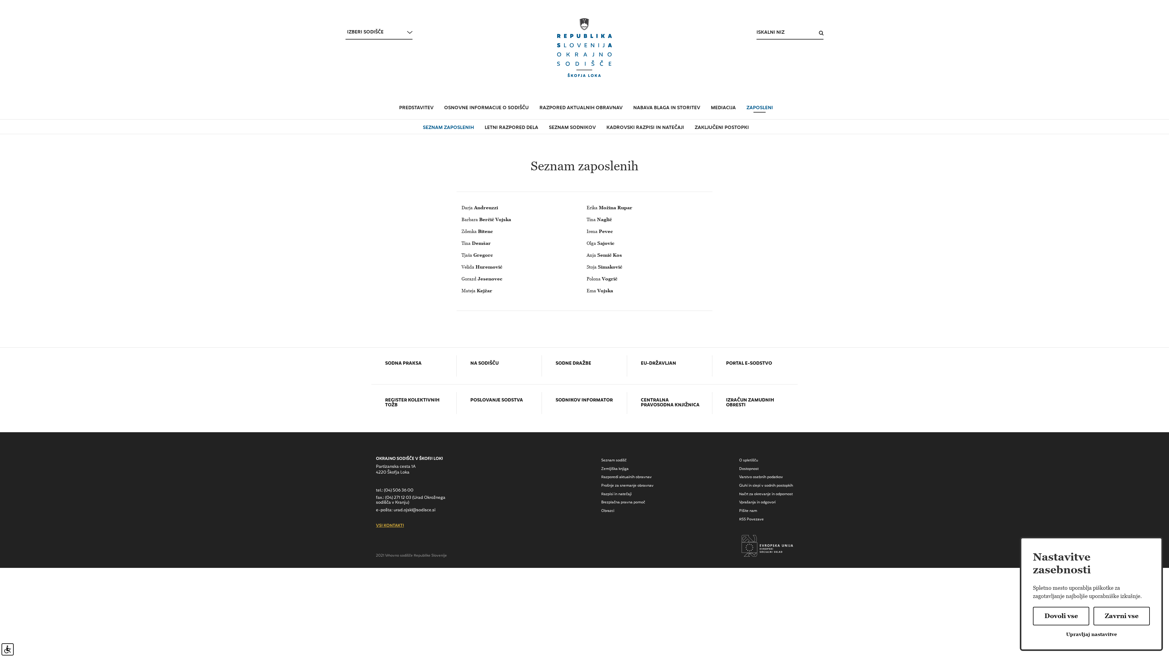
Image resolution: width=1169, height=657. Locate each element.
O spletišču (748, 460)
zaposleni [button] (759, 108)
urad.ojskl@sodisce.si (414, 510)
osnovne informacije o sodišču (486, 108)
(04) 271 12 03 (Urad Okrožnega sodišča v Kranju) (410, 500)
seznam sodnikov (572, 127)
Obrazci (607, 511)
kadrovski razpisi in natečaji (645, 127)
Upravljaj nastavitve (1091, 634)
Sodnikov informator (584, 400)
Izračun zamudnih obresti (750, 403)
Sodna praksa (403, 363)
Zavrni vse (1122, 616)
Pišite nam (748, 511)
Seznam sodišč (614, 460)
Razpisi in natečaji (616, 494)
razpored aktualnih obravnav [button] (581, 108)
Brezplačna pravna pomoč (623, 502)
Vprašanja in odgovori (757, 502)
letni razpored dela (511, 127)
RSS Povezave (751, 519)
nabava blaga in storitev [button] (666, 108)
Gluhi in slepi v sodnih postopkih (766, 485)
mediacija (723, 108)
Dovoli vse (1061, 616)
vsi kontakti (390, 525)
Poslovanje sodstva (496, 400)
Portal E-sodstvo (749, 363)
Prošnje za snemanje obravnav (627, 485)
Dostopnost (749, 469)
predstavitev (416, 108)
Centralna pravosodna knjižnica (670, 403)
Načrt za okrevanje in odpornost (766, 494)
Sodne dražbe (573, 363)
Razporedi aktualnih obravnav (626, 477)
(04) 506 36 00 (398, 490)
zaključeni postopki (722, 127)
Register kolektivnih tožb (412, 403)
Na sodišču (484, 363)
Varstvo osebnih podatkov (761, 477)
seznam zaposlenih (448, 127)
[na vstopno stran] (584, 47)
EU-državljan (658, 363)
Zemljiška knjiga (615, 469)
